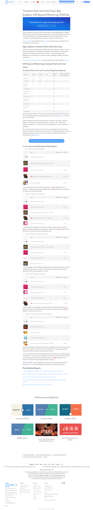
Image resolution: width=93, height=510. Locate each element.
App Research (23, 488)
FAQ (21, 494)
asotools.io (36, 135)
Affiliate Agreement (37, 488)
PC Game (43, 1)
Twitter (36, 464)
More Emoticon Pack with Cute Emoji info (32, 60)
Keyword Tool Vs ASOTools (22, 418)
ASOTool (66, 60)
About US (35, 498)
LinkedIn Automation (48, 488)
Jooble (45, 492)
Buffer (53, 464)
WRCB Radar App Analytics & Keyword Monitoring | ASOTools (37, 384)
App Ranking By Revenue (25, 490)
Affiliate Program (36, 486)
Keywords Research (24, 486)
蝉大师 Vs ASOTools (22, 438)
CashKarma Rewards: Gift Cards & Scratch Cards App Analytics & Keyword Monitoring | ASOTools (46, 374)
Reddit (41, 464)
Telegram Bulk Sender (49, 496)
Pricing (48, 1)
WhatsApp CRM (47, 486)
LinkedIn (57, 464)
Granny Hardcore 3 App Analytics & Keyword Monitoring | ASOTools (39, 377)
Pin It (62, 464)
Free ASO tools (26, 41)
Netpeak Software (48, 490)
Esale (45, 498)
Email (49, 464)
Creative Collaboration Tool (50, 500)
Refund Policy (36, 494)
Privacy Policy (36, 490)
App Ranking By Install (24, 492)
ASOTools (46, 41)
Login (81, 1)
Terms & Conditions (37, 492)
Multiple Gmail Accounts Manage (51, 494)
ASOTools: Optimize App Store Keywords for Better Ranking (46, 141)
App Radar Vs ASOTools (70, 418)
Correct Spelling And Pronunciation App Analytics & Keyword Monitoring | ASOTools (43, 371)
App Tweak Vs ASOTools (46, 418)
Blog (34, 496)
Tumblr (45, 464)
